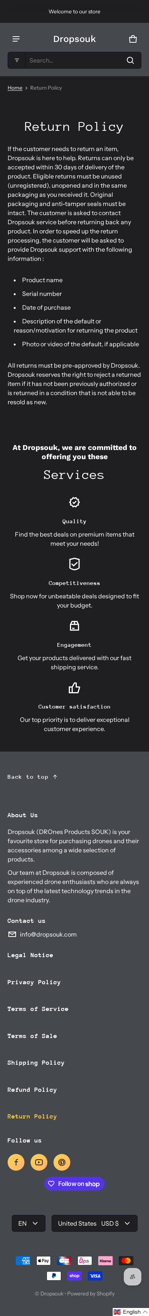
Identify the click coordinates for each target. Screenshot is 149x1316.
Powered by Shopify (91, 1293)
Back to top (28, 776)
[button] (74, 60)
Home (15, 88)
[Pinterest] (61, 1162)
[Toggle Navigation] (16, 39)
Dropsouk (51, 1293)
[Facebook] (16, 1162)
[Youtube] (39, 1162)
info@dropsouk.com (48, 934)
